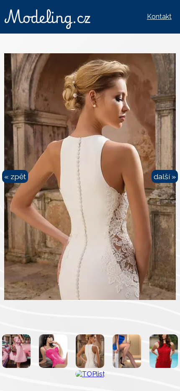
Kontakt (159, 17)
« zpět (15, 176)
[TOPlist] (90, 374)
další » (165, 176)
